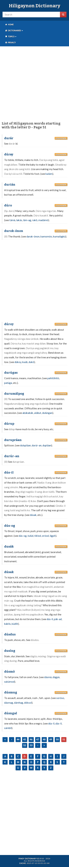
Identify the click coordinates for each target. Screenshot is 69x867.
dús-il (9, 472)
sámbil (8, 727)
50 (57, 739)
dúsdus (10, 634)
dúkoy (18, 361)
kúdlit (15, 623)
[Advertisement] (34, 83)
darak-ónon (33, 236)
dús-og (9, 526)
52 (24, 745)
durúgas (11, 372)
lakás (19, 220)
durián (9, 184)
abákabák (27, 412)
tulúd (30, 535)
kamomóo (46, 236)
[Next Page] (37, 745)
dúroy (9, 324)
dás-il (58, 723)
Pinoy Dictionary (28, 858)
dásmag (8, 702)
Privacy (12, 42)
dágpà (56, 677)
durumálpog (14, 393)
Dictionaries (14, 30)
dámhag (18, 702)
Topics (11, 36)
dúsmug (10, 692)
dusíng (9, 651)
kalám (49, 173)
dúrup (9, 423)
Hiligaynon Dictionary (34, 6)
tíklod (37, 535)
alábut (37, 412)
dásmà (48, 677)
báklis (7, 623)
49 (50, 739)
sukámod (9, 681)
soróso (60, 697)
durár (8, 138)
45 (24, 739)
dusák (9, 546)
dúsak (33, 514)
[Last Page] (44, 745)
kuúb (25, 361)
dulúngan (47, 412)
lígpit (53, 535)
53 (31, 745)
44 (18, 739)
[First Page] (5, 739)
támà (12, 220)
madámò (43, 220)
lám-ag (27, 220)
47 (37, 739)
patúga (8, 382)
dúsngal (10, 713)
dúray (8, 154)
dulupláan (25, 445)
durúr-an (37, 445)
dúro (8, 205)
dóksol (28, 702)
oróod (45, 535)
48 (44, 739)
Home (11, 24)
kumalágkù (59, 236)
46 (31, 739)
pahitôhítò (53, 378)
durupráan (13, 440)
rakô (34, 220)
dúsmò (9, 671)
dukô (31, 361)
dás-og (23, 535)
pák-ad (58, 619)
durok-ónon (13, 231)
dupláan (47, 445)
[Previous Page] (11, 739)
